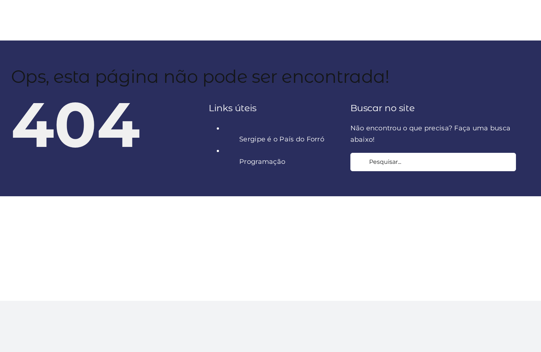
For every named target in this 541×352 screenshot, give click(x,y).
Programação (262, 162)
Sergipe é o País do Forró (281, 139)
